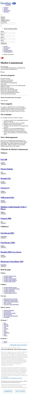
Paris (5, 323)
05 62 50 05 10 (4, 66)
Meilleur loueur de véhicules (11, 299)
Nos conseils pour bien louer (11, 316)
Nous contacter (7, 311)
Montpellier (6, 332)
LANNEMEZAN (8, 51)
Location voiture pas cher (10, 276)
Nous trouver (7, 10)
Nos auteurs (7, 317)
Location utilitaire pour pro (10, 293)
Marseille (6, 324)
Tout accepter (20, 391)
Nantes (5, 331)
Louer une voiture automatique (11, 304)
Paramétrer (8, 391)
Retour (2, 37)
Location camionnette (9, 290)
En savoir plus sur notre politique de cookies (12, 378)
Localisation (4, 21)
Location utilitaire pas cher (10, 287)
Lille (5, 334)
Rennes (5, 335)
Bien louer (6, 11)
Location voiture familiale (10, 278)
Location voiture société (9, 281)
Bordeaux (6, 326)
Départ (2, 31)
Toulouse (6, 328)
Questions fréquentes (9, 310)
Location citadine (8, 277)
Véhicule (3, 18)
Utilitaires (6, 7)
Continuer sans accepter (18, 345)
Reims (5, 343)
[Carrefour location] (8, 5)
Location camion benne (9, 291)
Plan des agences (8, 314)
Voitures (6, 9)
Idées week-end (7, 303)
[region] (14, 368)
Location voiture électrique (10, 280)
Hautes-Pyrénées (8, 50)
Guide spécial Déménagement (11, 301)
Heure (2, 34)
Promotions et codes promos (10, 300)
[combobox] (14, 24)
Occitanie (6, 49)
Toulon (5, 341)
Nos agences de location (10, 313)
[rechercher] (1, 26)
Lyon (5, 327)
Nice (5, 330)
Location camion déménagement (12, 288)
